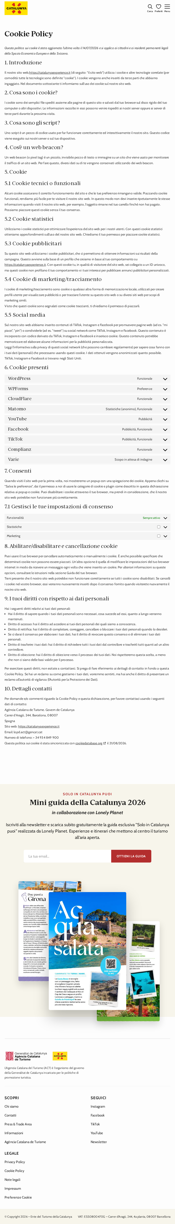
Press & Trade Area (18, 1124)
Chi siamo (12, 1106)
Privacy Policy (15, 1162)
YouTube (97, 1133)
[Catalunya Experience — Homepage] (16, 8)
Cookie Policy (14, 1171)
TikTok (95, 1124)
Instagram (98, 1106)
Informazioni (14, 1133)
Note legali (12, 1180)
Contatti (10, 1115)
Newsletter (99, 1142)
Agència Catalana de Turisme (25, 1142)
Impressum (13, 1188)
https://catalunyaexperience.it (49, 72)
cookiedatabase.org (88, 743)
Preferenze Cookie (18, 1197)
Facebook (98, 1115)
